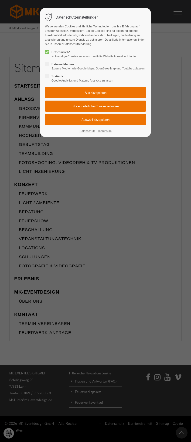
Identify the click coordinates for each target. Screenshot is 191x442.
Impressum (105, 131)
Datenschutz (87, 131)
